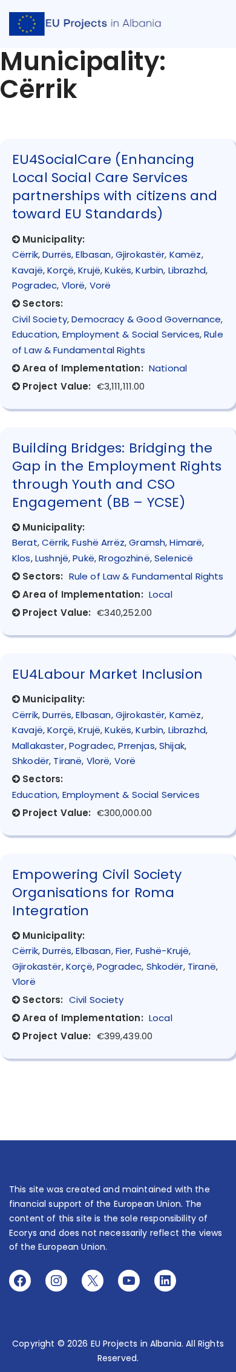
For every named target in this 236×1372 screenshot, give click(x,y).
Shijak (172, 745)
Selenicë (173, 558)
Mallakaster (38, 745)
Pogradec (34, 285)
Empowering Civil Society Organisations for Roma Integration (97, 892)
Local (160, 594)
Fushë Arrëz (98, 542)
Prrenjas (136, 745)
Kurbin (149, 270)
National (168, 368)
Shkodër (30, 760)
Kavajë (27, 270)
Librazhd (187, 270)
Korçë (60, 270)
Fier (123, 950)
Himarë (185, 542)
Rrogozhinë (124, 558)
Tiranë (67, 760)
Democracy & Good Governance (146, 319)
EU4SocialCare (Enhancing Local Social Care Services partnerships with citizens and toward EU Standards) (115, 186)
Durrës (56, 254)
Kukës (118, 270)
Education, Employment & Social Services (106, 334)
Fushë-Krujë (162, 950)
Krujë (89, 270)
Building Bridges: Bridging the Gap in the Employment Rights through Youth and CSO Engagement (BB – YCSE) (116, 475)
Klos (21, 558)
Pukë (83, 558)
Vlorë (73, 285)
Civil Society (39, 319)
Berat (25, 542)
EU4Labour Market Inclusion (107, 674)
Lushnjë (51, 558)
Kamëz (185, 254)
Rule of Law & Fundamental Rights (146, 576)
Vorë (100, 285)
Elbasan (93, 254)
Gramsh (147, 542)
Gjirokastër (140, 254)
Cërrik (25, 254)
